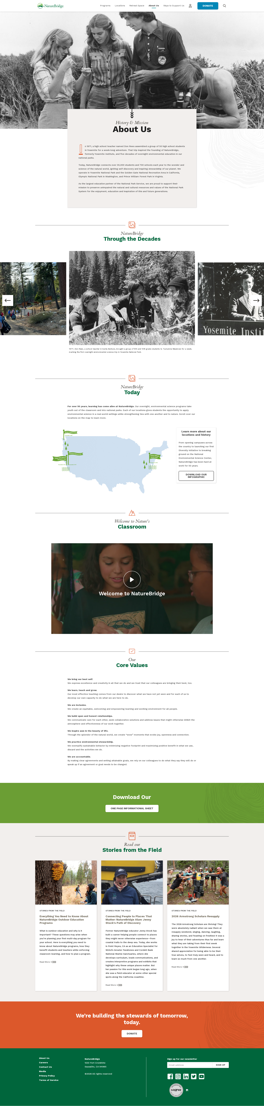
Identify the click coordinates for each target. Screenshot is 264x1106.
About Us (154, 5)
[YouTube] (202, 1076)
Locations (120, 5)
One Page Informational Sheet (132, 808)
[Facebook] (170, 1076)
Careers (43, 1062)
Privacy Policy (47, 1076)
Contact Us (45, 1067)
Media (42, 1071)
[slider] (118, 630)
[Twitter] (194, 1076)
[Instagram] (178, 1076)
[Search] (224, 6)
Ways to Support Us (173, 5)
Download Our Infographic (196, 475)
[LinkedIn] (186, 1076)
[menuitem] (105, 6)
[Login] (190, 6)
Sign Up (220, 1065)
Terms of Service (48, 1080)
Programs (105, 5)
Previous (7, 300)
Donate (208, 5)
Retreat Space (136, 5)
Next (256, 300)
